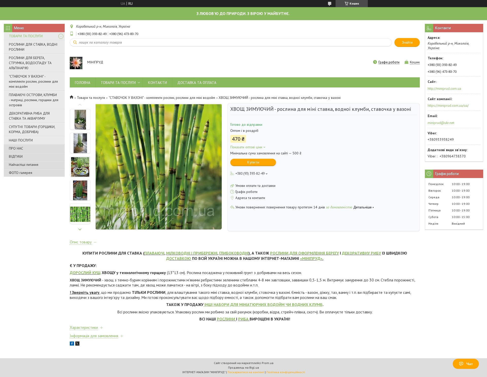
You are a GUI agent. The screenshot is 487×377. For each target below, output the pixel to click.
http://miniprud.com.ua (444, 88)
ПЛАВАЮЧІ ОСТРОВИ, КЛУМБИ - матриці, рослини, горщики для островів (33, 100)
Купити (253, 162)
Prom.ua (267, 363)
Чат (469, 364)
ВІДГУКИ (16, 156)
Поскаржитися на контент (246, 372)
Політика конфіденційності (285, 372)
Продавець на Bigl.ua (243, 367)
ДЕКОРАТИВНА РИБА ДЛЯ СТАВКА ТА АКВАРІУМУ (29, 116)
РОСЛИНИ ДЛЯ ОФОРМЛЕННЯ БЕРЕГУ (304, 253)
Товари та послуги (91, 97)
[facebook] (72, 344)
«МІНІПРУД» (311, 258)
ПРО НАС (16, 148)
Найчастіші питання (23, 164)
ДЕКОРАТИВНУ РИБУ (361, 253)
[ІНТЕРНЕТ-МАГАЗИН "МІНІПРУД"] (76, 62)
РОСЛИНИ (226, 318)
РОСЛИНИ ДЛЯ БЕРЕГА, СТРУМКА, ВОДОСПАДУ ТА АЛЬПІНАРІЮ (30, 63)
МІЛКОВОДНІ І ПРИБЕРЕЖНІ (191, 253)
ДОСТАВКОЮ (178, 258)
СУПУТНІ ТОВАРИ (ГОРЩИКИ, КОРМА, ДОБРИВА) (32, 129)
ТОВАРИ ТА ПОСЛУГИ (26, 36)
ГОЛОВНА (82, 82)
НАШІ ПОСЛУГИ (21, 140)
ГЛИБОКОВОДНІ (234, 253)
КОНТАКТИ (157, 82)
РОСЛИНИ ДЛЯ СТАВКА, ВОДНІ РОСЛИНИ (33, 47)
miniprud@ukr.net (441, 122)
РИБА (243, 318)
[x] (77, 344)
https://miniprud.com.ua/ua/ (448, 105)
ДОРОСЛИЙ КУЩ (85, 272)
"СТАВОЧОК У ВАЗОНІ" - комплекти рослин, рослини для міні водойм (33, 81)
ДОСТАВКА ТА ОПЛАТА (196, 82)
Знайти (407, 42)
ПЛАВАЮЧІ (154, 253)
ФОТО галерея (20, 172)
